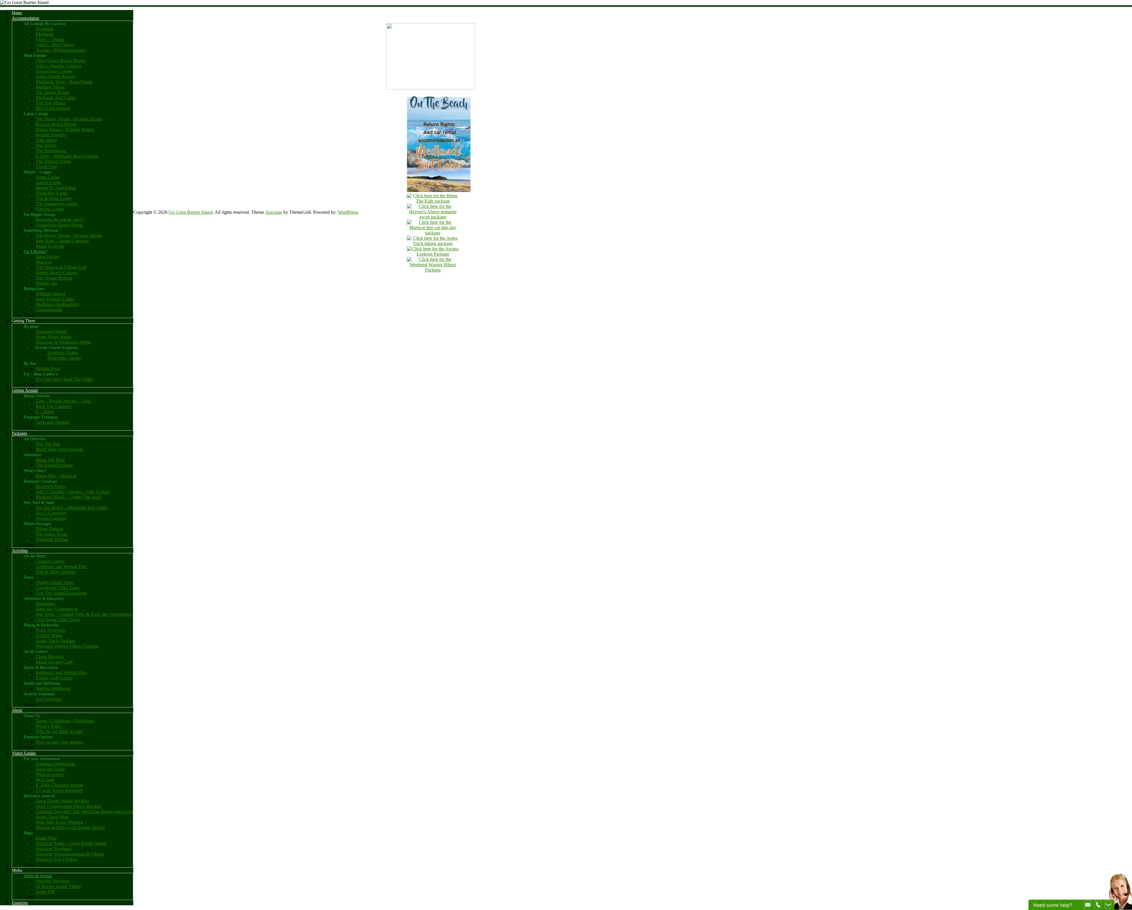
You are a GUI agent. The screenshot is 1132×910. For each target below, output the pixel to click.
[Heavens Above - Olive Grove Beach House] (433, 216)
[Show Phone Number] (1098, 905)
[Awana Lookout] (433, 254)
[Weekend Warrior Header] (433, 269)
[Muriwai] (433, 232)
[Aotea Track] (433, 243)
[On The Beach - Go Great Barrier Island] (438, 190)
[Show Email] (1088, 905)
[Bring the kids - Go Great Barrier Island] (433, 200)
